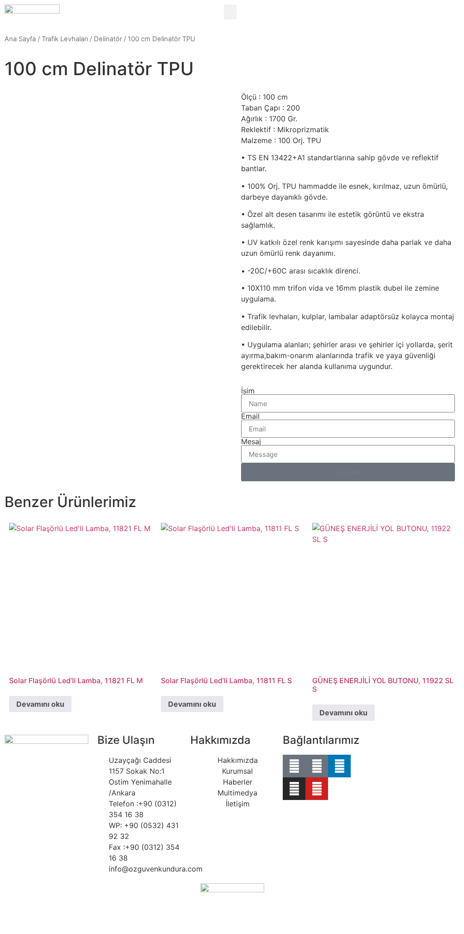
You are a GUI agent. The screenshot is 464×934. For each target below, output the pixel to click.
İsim (248, 390)
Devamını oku (40, 704)
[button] (230, 12)
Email (250, 416)
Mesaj (251, 441)
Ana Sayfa (20, 39)
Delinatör (108, 39)
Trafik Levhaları (65, 39)
